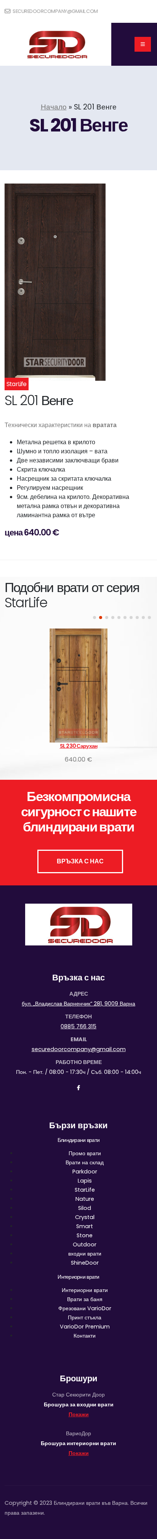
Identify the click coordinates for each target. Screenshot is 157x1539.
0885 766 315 (78, 1026)
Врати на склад (85, 1162)
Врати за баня (85, 1299)
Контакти (85, 1336)
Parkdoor (84, 1171)
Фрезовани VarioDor (84, 1308)
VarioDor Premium (85, 1326)
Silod (84, 1208)
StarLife (85, 1190)
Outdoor (84, 1244)
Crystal (85, 1217)
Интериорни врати (85, 1290)
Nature (84, 1199)
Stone (85, 1235)
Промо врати (85, 1153)
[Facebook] (78, 1088)
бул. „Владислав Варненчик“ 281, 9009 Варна (78, 1003)
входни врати (84, 1253)
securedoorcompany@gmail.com (55, 11)
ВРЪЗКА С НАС (80, 861)
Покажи (79, 1414)
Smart (84, 1226)
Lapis (85, 1180)
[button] (94, 617)
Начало (54, 107)
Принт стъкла (84, 1317)
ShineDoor (85, 1263)
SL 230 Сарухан (79, 746)
